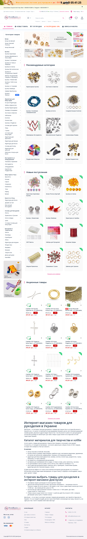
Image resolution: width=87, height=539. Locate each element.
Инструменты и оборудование (10, 158)
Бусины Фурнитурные (11, 108)
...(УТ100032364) (57, 408)
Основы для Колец (10, 146)
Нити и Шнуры (9, 218)
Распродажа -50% (53, 26)
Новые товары (22, 26)
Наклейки (7, 257)
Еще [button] (32, 11)
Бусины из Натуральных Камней (11, 72)
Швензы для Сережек (72, 266)
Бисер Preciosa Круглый (53, 194)
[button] (77, 11)
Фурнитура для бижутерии (10, 99)
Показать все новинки (53, 274)
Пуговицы (8, 235)
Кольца (7, 179)
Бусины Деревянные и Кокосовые (11, 57)
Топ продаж (37, 26)
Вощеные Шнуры (71, 242)
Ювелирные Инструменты (34, 135)
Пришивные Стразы (52, 266)
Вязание (7, 250)
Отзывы (26, 522)
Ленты (7, 213)
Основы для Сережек (11, 125)
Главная (9, 26)
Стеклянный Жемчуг (72, 86)
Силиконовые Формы (72, 135)
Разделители (56, 21)
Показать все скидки (54, 418)
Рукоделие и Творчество (9, 229)
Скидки (28, 11)
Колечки (7, 118)
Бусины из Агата (51, 111)
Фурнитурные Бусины (32, 86)
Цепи (6, 220)
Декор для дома (9, 255)
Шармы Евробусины (11, 91)
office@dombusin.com (74, 516)
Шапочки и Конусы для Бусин (11, 153)
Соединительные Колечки (73, 111)
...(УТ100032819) (77, 408)
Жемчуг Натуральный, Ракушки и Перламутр (11, 76)
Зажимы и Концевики (11, 110)
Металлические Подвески (53, 135)
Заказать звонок (64, 11)
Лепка (6, 240)
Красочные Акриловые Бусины (33, 194)
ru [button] (82, 11)
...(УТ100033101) (57, 310)
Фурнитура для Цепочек (9, 149)
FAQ (25, 520)
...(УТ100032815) (37, 376)
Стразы (7, 130)
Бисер (6, 39)
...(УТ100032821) (77, 343)
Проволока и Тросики (11, 215)
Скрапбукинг (8, 237)
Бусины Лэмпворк (10, 88)
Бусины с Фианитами (11, 79)
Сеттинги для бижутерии (9, 133)
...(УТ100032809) (77, 310)
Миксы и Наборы (71, 26)
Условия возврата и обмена (32, 530)
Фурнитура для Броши (11, 141)
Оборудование (9, 166)
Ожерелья (8, 184)
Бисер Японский (9, 47)
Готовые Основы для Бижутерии (11, 223)
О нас (25, 512)
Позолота (37, 21)
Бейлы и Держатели (11, 105)
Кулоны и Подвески (10, 123)
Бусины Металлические (12, 69)
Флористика (8, 245)
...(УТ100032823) (37, 343)
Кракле (49, 21)
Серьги (7, 181)
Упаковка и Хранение (11, 161)
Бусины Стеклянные (10, 60)
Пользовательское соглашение (74, 536)
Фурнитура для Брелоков (9, 137)
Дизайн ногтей (9, 203)
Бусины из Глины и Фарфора (10, 63)
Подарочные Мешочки (33, 159)
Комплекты (8, 186)
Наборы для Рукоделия (53, 242)
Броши (7, 194)
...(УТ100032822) (57, 343)
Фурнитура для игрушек (12, 242)
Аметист (44, 21)
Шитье (7, 232)
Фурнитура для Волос (11, 143)
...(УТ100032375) (37, 408)
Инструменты (9, 164)
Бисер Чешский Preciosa (9, 44)
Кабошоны (8, 115)
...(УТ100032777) (57, 376)
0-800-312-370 (44, 11)
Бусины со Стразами (11, 86)
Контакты (27, 525)
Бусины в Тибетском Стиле (11, 82)
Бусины (7, 51)
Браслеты (8, 177)
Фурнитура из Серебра (72, 218)
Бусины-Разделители (72, 159)
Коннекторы (8, 120)
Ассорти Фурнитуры (10, 102)
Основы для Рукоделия (12, 211)
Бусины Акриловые (10, 54)
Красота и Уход (10, 198)
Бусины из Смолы (10, 67)
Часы (6, 189)
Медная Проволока (32, 266)
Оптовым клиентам (20, 11)
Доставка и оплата (9, 11)
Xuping (7, 191)
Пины (6, 128)
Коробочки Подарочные (8, 169)
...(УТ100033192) (37, 310)
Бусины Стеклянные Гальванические (32, 111)
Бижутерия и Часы (10, 175)
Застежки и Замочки (11, 113)
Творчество (8, 252)
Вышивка (7, 247)
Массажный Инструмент (8, 205)
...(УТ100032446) (77, 376)
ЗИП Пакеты (29, 242)
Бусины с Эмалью (7, 94)
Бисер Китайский (10, 41)
